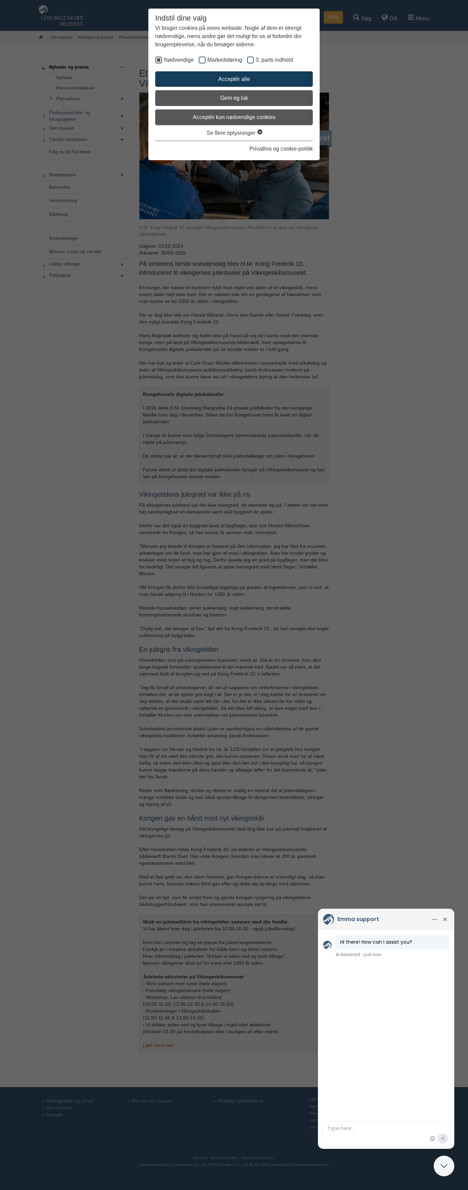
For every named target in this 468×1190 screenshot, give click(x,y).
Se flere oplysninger (232, 133)
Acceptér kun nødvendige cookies (234, 117)
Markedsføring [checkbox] (224, 60)
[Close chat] (444, 1166)
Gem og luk (234, 98)
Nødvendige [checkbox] (179, 60)
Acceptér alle (234, 79)
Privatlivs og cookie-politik (281, 149)
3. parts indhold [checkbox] (274, 60)
